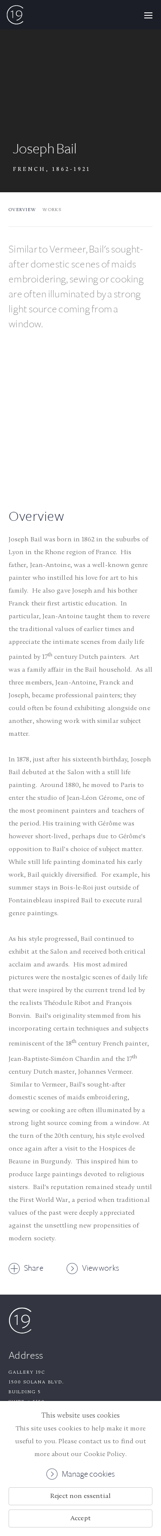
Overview (22, 210)
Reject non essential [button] (80, 1496)
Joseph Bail (45, 149)
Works (52, 210)
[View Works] (80, 418)
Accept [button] (80, 1518)
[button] (148, 14)
